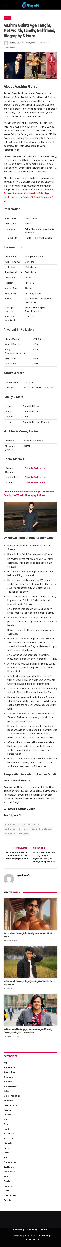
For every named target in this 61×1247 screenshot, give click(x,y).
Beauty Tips (9, 1072)
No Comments (45, 43)
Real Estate (9, 1167)
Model (6, 1148)
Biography (8, 1077)
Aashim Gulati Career (41, 829)
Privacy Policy (44, 1235)
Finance (7, 1114)
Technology (9, 1186)
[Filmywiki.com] (30, 5)
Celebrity (8, 1091)
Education (8, 1100)
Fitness (7, 1119)
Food (6, 1124)
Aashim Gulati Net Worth (16, 833)
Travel (6, 1190)
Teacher (7, 1181)
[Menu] (5, 4)
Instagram (8, 1138)
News (6, 1152)
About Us (18, 1235)
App (5, 1062)
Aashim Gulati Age (30, 824)
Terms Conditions (32, 1239)
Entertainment (11, 1105)
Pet (5, 1157)
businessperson (11, 1086)
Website (7, 1200)
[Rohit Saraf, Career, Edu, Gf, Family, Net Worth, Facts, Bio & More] (30, 961)
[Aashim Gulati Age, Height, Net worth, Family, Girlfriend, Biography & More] (30, 65)
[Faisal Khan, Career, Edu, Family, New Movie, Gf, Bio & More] (30, 913)
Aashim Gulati (11, 824)
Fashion (7, 1110)
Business (8, 1081)
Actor (7, 18)
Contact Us (30, 1235)
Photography (10, 1162)
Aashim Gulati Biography (16, 829)
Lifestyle (8, 1143)
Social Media (9, 1171)
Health (7, 1129)
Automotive (9, 1067)
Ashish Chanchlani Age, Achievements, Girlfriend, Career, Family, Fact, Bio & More (28, 1031)
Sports (7, 1176)
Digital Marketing (12, 1095)
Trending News (10, 1195)
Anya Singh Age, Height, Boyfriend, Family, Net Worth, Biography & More (16, 855)
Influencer (8, 1133)
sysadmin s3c (17, 43)
